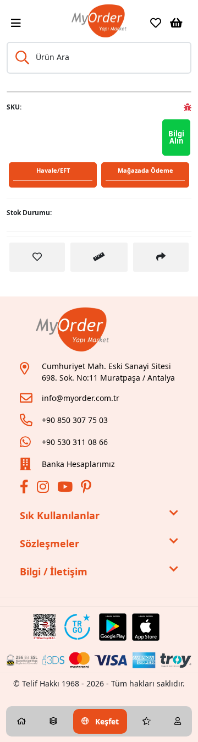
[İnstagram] (44, 488)
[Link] (99, 20)
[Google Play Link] (113, 627)
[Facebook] (25, 488)
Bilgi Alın (176, 137)
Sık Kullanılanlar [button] (60, 515)
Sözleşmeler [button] (49, 543)
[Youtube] (66, 488)
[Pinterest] (87, 488)
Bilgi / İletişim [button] (53, 571)
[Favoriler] (155, 23)
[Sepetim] (176, 23)
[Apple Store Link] (146, 627)
